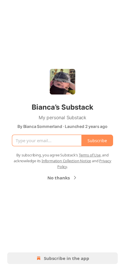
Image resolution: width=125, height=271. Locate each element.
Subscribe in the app (66, 258)
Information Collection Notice (66, 160)
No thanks (58, 178)
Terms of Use (90, 155)
